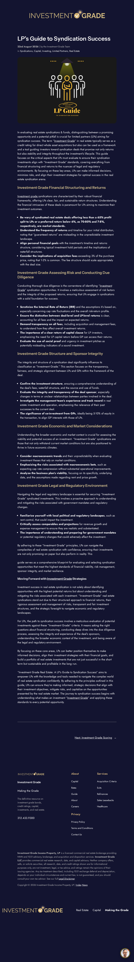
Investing (46, 51)
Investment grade (27, 196)
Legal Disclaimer (67, 878)
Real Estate (74, 51)
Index (78, 885)
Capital (37, 51)
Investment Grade (64, 141)
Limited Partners (60, 51)
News (85, 885)
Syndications (26, 51)
